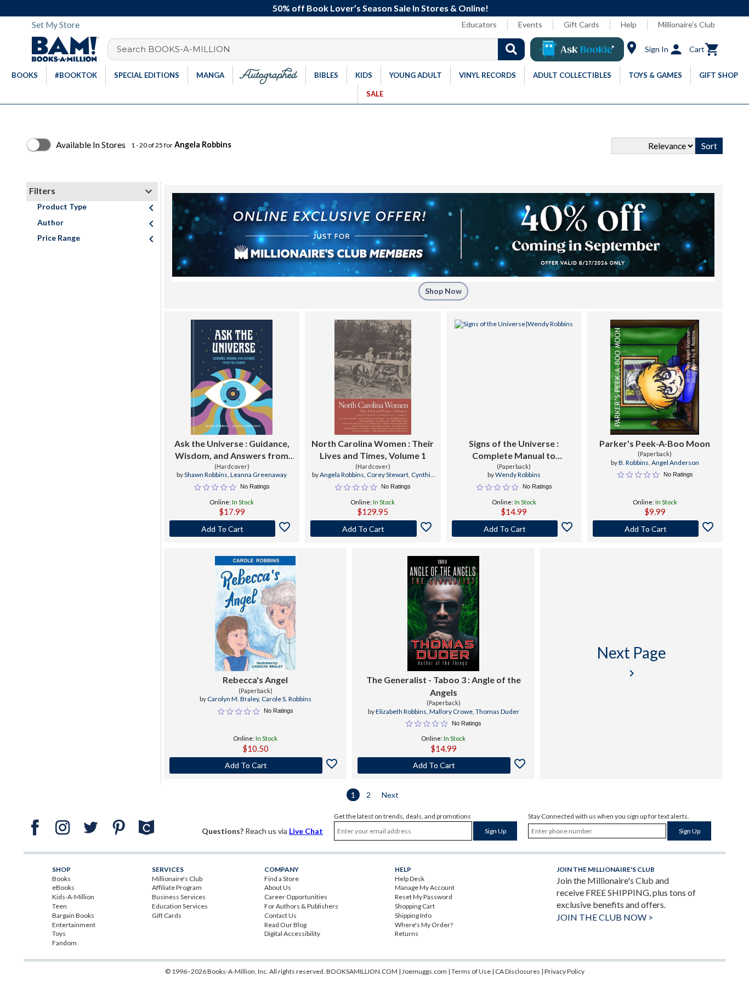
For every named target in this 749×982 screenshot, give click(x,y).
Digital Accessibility (292, 933)
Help (629, 24)
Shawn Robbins (206, 474)
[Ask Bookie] (577, 49)
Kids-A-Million (73, 897)
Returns (406, 933)
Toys (59, 933)
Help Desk (409, 879)
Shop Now (443, 291)
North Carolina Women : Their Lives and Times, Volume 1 (372, 449)
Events (530, 24)
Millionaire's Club (686, 24)
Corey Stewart (387, 474)
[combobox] (323, 49)
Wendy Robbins (518, 474)
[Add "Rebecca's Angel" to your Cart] (255, 765)
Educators (479, 24)
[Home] (61, 49)
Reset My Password (423, 897)
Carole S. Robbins (286, 699)
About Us (277, 887)
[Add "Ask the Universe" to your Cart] (231, 528)
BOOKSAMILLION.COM (362, 971)
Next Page (631, 661)
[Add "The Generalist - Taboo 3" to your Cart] (443, 765)
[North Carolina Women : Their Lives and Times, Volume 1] (373, 377)
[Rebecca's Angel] (255, 613)
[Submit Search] (511, 49)
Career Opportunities (295, 897)
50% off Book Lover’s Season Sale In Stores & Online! (381, 8)
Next (390, 794)
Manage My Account (425, 887)
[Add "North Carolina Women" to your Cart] (372, 528)
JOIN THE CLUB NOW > (605, 917)
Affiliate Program (177, 887)
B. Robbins (634, 462)
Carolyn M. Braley (233, 699)
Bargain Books (73, 915)
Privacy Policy (564, 971)
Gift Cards (581, 24)
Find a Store (281, 879)
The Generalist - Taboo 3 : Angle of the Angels (443, 685)
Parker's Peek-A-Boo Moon (654, 443)
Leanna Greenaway (258, 474)
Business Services (179, 897)
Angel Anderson (675, 462)
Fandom (64, 943)
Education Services (180, 906)
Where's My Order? (424, 925)
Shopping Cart (415, 906)
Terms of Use (471, 971)
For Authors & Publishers (301, 906)
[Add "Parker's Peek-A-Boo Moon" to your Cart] (655, 528)
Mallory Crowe (451, 711)
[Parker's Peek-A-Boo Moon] (655, 377)
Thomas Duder (497, 711)
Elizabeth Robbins (401, 711)
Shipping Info (413, 915)
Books (61, 879)
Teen (59, 906)
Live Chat (306, 831)
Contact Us (280, 915)
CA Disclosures (517, 971)
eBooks (63, 887)
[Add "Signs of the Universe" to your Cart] (514, 528)
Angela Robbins (342, 474)
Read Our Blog (285, 925)
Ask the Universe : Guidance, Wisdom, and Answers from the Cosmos (232, 450)
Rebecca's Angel (255, 679)
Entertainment (73, 925)
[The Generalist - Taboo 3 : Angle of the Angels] (443, 613)
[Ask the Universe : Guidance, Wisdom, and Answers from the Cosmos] (231, 377)
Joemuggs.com (424, 971)
